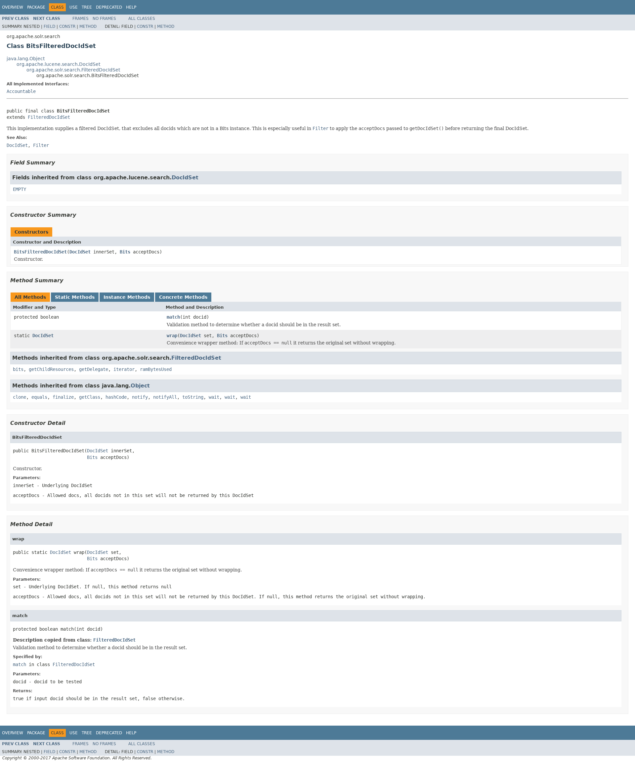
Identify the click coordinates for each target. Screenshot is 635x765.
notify (140, 397)
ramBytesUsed (156, 369)
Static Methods (75, 297)
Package (36, 7)
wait (214, 397)
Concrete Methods (183, 297)
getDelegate (93, 369)
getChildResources (51, 369)
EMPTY (19, 189)
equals (39, 397)
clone (19, 397)
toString (192, 397)
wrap (172, 335)
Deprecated (109, 7)
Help (131, 7)
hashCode (116, 397)
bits (18, 369)
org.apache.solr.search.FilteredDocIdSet (73, 69)
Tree (87, 7)
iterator (124, 369)
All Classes (141, 18)
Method (88, 26)
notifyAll (165, 397)
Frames (80, 18)
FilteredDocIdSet (49, 117)
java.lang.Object (26, 58)
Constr (67, 26)
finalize (63, 397)
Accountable (21, 91)
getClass (89, 397)
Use (73, 7)
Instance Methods (127, 297)
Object (140, 385)
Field (49, 26)
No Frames (104, 18)
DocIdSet (185, 177)
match (173, 317)
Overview (12, 7)
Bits (125, 251)
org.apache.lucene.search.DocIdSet (58, 64)
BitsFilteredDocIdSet (40, 251)
